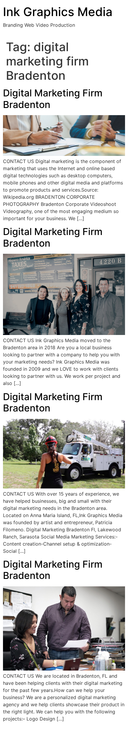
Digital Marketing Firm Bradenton (52, 98)
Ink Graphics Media (58, 11)
